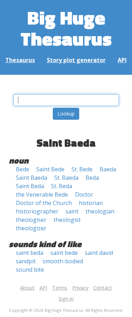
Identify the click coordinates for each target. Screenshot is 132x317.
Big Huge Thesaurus (66, 28)
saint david (99, 253)
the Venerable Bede (42, 194)
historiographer (37, 211)
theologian (100, 211)
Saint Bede (50, 169)
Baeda (108, 169)
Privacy (80, 287)
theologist (67, 220)
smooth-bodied (63, 261)
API (122, 60)
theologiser (31, 220)
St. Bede (82, 169)
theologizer (31, 228)
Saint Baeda (31, 177)
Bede (22, 169)
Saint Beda (30, 186)
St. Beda (61, 186)
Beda (92, 177)
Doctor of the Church (44, 203)
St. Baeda (66, 177)
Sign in (66, 298)
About (27, 287)
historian (91, 203)
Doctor (84, 194)
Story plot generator (76, 60)
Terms (59, 287)
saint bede (64, 253)
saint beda (29, 253)
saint (71, 211)
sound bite (30, 269)
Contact (102, 287)
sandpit (26, 261)
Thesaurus (20, 60)
